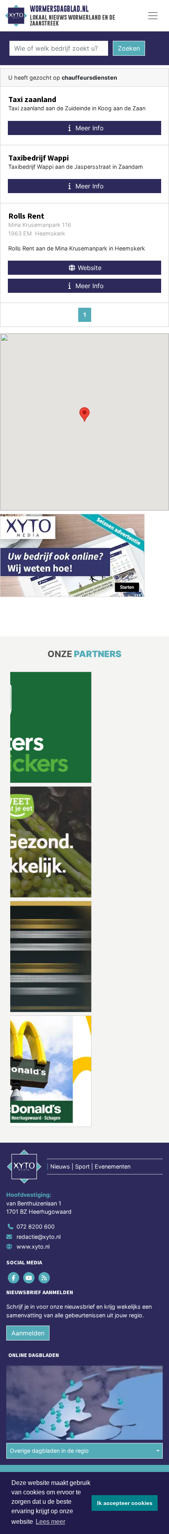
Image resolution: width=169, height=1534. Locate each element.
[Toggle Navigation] (153, 16)
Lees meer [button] (50, 1521)
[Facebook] (14, 1277)
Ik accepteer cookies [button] (124, 1503)
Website (88, 268)
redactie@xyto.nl (39, 1236)
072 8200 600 (36, 1226)
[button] (84, 414)
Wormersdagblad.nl (59, 9)
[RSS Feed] (44, 1277)
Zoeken (129, 48)
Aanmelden (27, 1333)
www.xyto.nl (33, 1246)
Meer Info (88, 128)
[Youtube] (29, 1277)
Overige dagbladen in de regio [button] (49, 1450)
